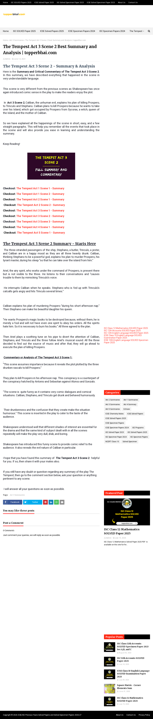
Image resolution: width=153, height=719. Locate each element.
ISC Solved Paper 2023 (114, 432)
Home (5, 2)
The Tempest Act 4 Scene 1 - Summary (41, 227)
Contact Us (133, 2)
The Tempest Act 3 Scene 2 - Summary (40, 216)
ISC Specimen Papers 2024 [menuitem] (112, 31)
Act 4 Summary (130, 404)
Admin (7, 59)
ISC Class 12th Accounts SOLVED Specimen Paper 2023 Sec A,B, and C (133, 646)
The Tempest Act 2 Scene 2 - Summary (41, 204)
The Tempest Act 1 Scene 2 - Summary (40, 193)
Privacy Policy (144, 715)
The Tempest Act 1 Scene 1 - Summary (40, 188)
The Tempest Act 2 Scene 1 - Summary (40, 199)
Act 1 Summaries (131, 400)
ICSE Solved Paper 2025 (44, 2)
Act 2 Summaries (112, 400)
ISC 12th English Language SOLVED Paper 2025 (126, 333)
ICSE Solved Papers (135, 414)
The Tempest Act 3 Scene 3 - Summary (41, 221)
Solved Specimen (130, 442)
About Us (121, 2)
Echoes (127, 409)
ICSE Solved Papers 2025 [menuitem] (52, 31)
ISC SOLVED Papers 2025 (21, 2)
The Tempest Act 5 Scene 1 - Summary (42, 232)
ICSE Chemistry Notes (114, 414)
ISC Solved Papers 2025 (137, 432)
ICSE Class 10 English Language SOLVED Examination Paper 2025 (123, 336)
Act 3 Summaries (16, 40)
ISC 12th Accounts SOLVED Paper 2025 (122, 330)
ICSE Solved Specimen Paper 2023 (101, 2)
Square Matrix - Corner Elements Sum (129, 687)
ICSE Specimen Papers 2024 (117, 428)
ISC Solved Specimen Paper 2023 (70, 2)
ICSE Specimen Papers (114, 423)
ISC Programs (138, 428)
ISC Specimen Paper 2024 (116, 437)
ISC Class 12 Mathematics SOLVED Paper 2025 (126, 328)
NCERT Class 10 (112, 442)
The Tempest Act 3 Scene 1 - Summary (41, 210)
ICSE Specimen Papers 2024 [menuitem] (81, 31)
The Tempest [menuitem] (136, 31)
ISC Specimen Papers (139, 437)
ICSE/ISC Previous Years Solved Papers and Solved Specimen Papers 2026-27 (49, 715)
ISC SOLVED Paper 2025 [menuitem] (24, 31)
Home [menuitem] (6, 31)
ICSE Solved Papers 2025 (115, 418)
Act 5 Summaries (112, 409)
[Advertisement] (127, 58)
